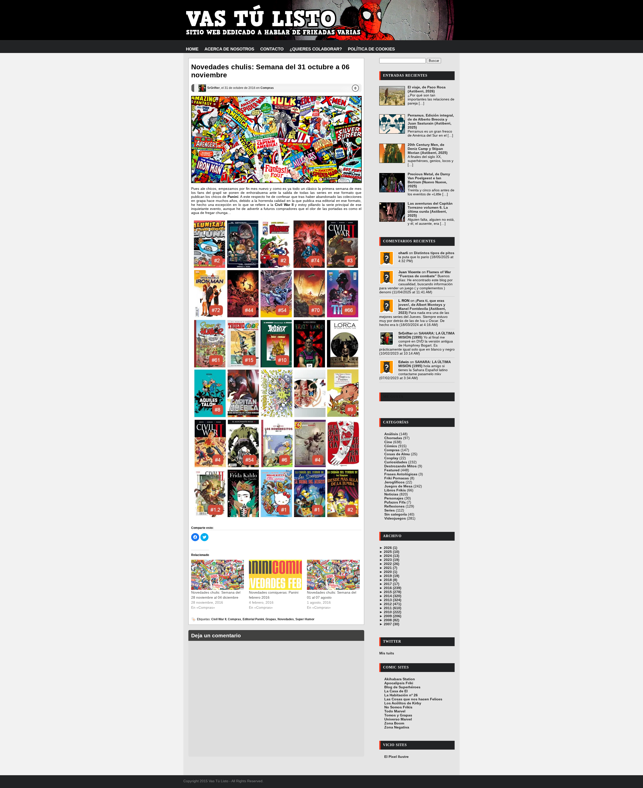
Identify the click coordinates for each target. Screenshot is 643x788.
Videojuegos (395, 518)
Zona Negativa (396, 727)
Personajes (393, 498)
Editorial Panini (253, 619)
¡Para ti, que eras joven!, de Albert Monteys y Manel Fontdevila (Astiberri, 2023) (422, 307)
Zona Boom (394, 723)
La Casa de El (396, 691)
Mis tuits (386, 653)
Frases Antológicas (400, 474)
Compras (267, 88)
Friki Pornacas (396, 478)
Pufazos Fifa (395, 502)
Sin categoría (395, 514)
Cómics (390, 446)
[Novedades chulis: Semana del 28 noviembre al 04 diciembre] (217, 575)
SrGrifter (213, 88)
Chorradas (393, 438)
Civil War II (218, 619)
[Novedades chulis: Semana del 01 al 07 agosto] (333, 575)
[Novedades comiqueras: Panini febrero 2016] (275, 575)
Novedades (286, 619)
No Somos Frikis (398, 707)
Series (389, 510)
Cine (388, 442)
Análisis (391, 434)
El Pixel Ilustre (396, 757)
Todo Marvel (394, 711)
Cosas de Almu (397, 454)
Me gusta (393, 397)
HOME (192, 49)
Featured (392, 470)
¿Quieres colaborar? (316, 49)
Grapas (270, 619)
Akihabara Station (399, 679)
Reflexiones (394, 506)
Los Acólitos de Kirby (402, 703)
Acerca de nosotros (229, 49)
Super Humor (304, 619)
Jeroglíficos (394, 482)
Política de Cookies (371, 49)
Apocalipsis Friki (398, 683)
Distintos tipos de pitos (434, 253)
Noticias (391, 494)
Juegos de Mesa (398, 486)
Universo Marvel (398, 719)
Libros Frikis (395, 490)
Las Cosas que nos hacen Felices (413, 699)
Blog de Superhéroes (402, 687)
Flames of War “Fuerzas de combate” (424, 274)
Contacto (272, 49)
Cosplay (391, 458)
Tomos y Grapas (398, 715)
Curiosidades (395, 462)
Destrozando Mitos (400, 466)
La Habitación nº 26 (401, 695)
